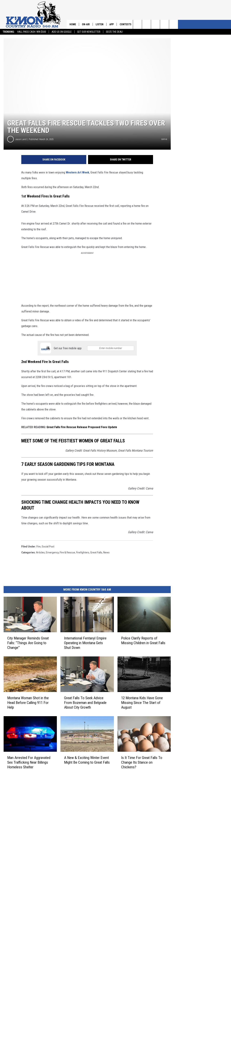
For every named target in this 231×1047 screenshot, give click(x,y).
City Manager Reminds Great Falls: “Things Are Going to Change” (28, 643)
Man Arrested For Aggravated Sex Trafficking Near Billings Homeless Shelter (28, 762)
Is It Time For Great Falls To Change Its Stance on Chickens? (141, 762)
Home (72, 24)
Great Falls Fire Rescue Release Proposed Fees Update (82, 427)
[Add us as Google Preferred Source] (146, 24)
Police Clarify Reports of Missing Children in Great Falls (143, 640)
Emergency (52, 552)
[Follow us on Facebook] (155, 24)
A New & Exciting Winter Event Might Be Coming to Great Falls (87, 760)
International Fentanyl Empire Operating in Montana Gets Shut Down (85, 643)
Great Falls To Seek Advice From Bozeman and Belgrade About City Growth (85, 702)
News (106, 552)
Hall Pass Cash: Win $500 (31, 31)
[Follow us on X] (173, 24)
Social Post (48, 546)
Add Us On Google (62, 31)
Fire (38, 546)
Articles (40, 552)
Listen (99, 24)
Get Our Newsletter (88, 31)
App (111, 24)
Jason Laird (21, 139)
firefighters (82, 552)
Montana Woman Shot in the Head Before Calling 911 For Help (28, 702)
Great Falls (96, 552)
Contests (125, 24)
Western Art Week (77, 172)
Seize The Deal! (114, 31)
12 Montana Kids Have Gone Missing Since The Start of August (142, 702)
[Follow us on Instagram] (164, 24)
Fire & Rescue (67, 552)
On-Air (86, 24)
